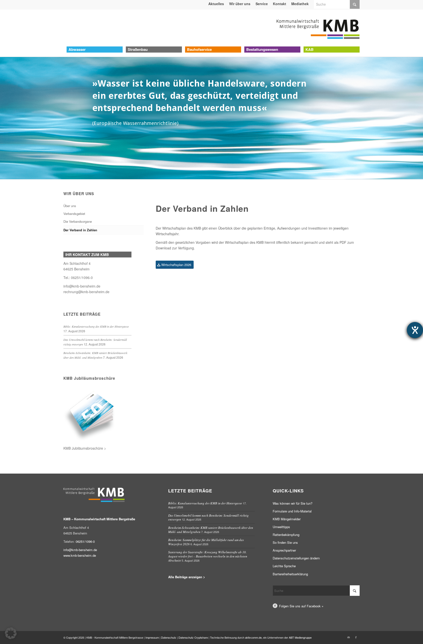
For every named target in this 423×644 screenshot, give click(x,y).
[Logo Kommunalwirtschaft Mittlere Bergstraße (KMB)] (318, 28)
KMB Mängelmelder (287, 519)
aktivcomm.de (253, 637)
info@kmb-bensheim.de (81, 286)
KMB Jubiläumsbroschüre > (84, 448)
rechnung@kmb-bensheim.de (86, 291)
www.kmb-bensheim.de (79, 555)
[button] (11, 633)
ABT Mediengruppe (300, 637)
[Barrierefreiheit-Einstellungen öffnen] (415, 330)
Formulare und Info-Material (292, 511)
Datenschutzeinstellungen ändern (296, 558)
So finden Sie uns (285, 542)
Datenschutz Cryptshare (193, 637)
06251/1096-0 (82, 277)
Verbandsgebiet (74, 213)
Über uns (69, 205)
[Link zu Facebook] (356, 637)
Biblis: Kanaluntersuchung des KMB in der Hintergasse (96, 326)
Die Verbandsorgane (77, 221)
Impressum (152, 637)
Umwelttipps (281, 526)
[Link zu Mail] (348, 637)
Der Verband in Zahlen (80, 230)
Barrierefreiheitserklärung (290, 574)
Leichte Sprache (284, 566)
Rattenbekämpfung (286, 534)
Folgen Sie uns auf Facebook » (301, 606)
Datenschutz (168, 637)
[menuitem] (216, 3)
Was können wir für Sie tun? (292, 503)
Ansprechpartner (284, 550)
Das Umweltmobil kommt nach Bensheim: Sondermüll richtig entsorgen (208, 517)
